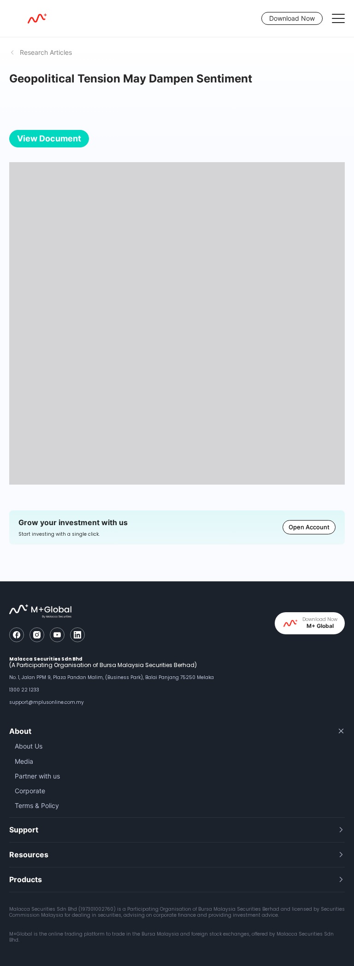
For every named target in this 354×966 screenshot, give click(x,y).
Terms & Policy (37, 805)
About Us (28, 746)
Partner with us (37, 776)
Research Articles (46, 52)
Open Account (309, 527)
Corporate (30, 791)
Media (24, 761)
